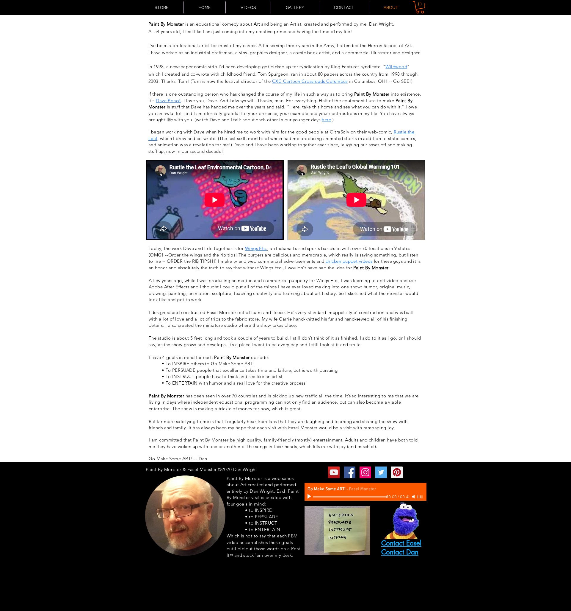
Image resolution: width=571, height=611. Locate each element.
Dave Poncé (168, 100)
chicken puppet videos (349, 261)
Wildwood (396, 66)
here (326, 119)
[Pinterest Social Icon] (397, 472)
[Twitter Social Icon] (381, 472)
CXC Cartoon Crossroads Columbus (310, 81)
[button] (420, 7)
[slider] (420, 496)
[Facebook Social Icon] (349, 472)
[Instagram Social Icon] (365, 472)
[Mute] (414, 497)
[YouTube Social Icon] (334, 472)
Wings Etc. (256, 248)
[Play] (310, 496)
